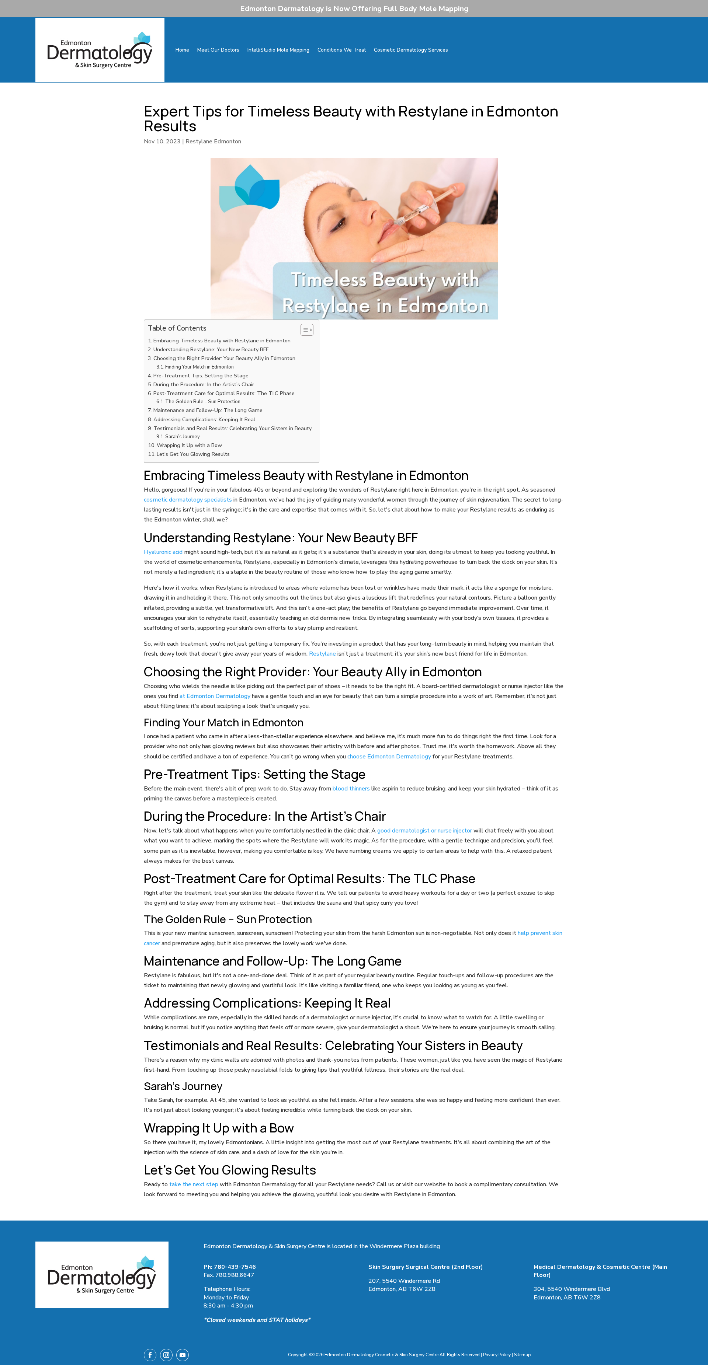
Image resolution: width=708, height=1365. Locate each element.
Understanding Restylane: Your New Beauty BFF (210, 349)
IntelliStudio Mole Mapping (278, 49)
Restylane (323, 654)
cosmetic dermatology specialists (188, 500)
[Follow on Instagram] (166, 1355)
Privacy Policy (497, 1355)
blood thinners (351, 789)
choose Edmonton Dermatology (389, 757)
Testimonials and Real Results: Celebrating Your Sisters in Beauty (232, 428)
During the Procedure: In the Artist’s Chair (203, 384)
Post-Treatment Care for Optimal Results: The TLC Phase (224, 393)
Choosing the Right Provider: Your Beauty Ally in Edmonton (224, 358)
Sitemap (522, 1355)
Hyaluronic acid (163, 552)
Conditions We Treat (341, 49)
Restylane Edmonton (213, 141)
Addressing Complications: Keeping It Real (204, 419)
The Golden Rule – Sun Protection (202, 401)
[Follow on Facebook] (150, 1355)
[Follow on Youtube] (182, 1355)
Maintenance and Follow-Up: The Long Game (208, 410)
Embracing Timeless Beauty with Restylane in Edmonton (222, 340)
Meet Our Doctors (218, 49)
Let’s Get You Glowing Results (193, 454)
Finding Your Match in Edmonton (199, 367)
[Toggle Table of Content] (303, 330)
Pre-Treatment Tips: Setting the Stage (201, 375)
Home (182, 49)
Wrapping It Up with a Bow (189, 445)
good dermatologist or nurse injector (424, 831)
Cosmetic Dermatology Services (411, 49)
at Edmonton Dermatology (215, 696)
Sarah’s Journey (182, 436)
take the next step (193, 1184)
